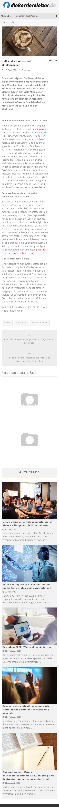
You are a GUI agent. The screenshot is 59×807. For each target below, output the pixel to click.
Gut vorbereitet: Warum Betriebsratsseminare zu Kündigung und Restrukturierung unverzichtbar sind (28, 775)
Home (4, 22)
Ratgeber (26, 70)
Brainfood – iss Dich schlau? (29, 448)
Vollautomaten (40, 322)
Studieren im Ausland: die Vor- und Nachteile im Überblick (29, 359)
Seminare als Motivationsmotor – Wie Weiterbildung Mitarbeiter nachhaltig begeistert (26, 709)
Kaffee (7, 322)
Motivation (21, 322)
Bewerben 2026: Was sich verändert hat (34, 16)
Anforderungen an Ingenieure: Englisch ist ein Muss (29, 341)
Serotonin (42, 129)
